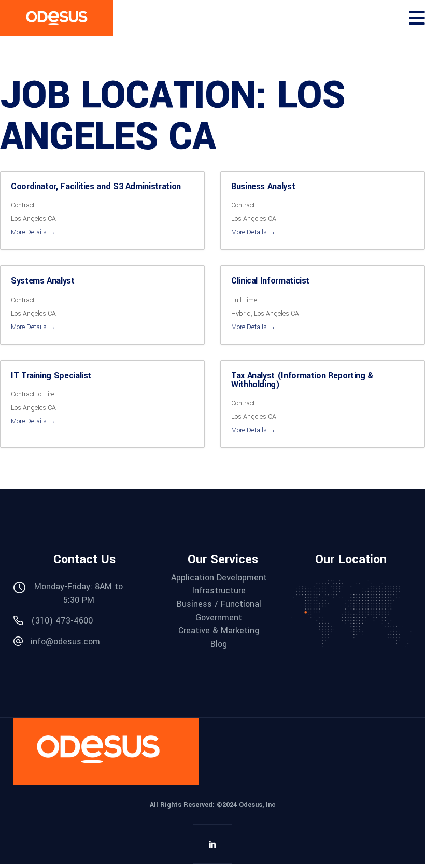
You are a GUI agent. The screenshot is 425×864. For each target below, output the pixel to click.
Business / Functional (219, 604)
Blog (218, 644)
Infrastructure (219, 591)
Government (218, 618)
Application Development (219, 578)
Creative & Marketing (218, 631)
